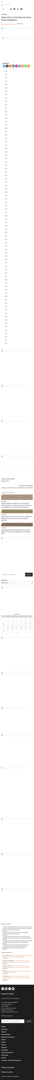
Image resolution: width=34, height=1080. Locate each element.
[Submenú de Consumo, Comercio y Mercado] (21, 1060)
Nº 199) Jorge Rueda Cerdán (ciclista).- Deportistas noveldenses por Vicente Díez (17, 956)
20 (17, 626)
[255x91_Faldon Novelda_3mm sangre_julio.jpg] (17, 456)
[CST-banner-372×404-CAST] (16, 538)
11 (8, 624)
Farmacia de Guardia (6, 1004)
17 (3, 626)
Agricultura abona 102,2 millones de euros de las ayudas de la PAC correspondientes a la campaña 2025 (16, 531)
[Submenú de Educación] (8, 1029)
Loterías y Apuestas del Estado (9, 1012)
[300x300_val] (13, 708)
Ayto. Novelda (5, 1006)
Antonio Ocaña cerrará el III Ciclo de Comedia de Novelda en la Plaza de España (15, 933)
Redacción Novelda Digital (8, 24)
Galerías (4, 14)
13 (17, 624)
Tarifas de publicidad (6, 1015)
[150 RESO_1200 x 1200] (13, 587)
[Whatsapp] (25, 66)
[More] (28, 66)
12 (12, 624)
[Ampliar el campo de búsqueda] (3, 9)
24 (3, 628)
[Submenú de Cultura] (6, 1039)
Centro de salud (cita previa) (8, 1008)
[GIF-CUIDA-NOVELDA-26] (16, 889)
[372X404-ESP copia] (16, 638)
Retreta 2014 (5, 481)
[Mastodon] (19, 66)
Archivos (4, 580)
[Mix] (22, 66)
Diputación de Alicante (7, 1010)
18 (8, 626)
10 (3, 624)
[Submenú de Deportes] (7, 1047)
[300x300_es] (13, 386)
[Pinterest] (16, 66)
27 (17, 628)
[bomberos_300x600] (13, 768)
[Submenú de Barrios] (6, 1042)
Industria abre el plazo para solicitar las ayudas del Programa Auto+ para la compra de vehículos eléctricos (16, 518)
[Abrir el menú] (2, 2)
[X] (7, 66)
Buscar (29, 574)
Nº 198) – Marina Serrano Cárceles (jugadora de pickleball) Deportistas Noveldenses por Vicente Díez (16, 977)
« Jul (16, 633)
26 (12, 628)
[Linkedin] (13, 66)
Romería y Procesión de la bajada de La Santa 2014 (17, 488)
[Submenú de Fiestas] (6, 1044)
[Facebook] (4, 66)
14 (21, 624)
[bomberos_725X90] (17, 28)
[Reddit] (10, 66)
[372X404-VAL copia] (16, 421)
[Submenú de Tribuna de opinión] (13, 1052)
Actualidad (3, 501)
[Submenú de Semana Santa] (10, 1034)
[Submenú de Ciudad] (6, 1057)
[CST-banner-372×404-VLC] (16, 351)
